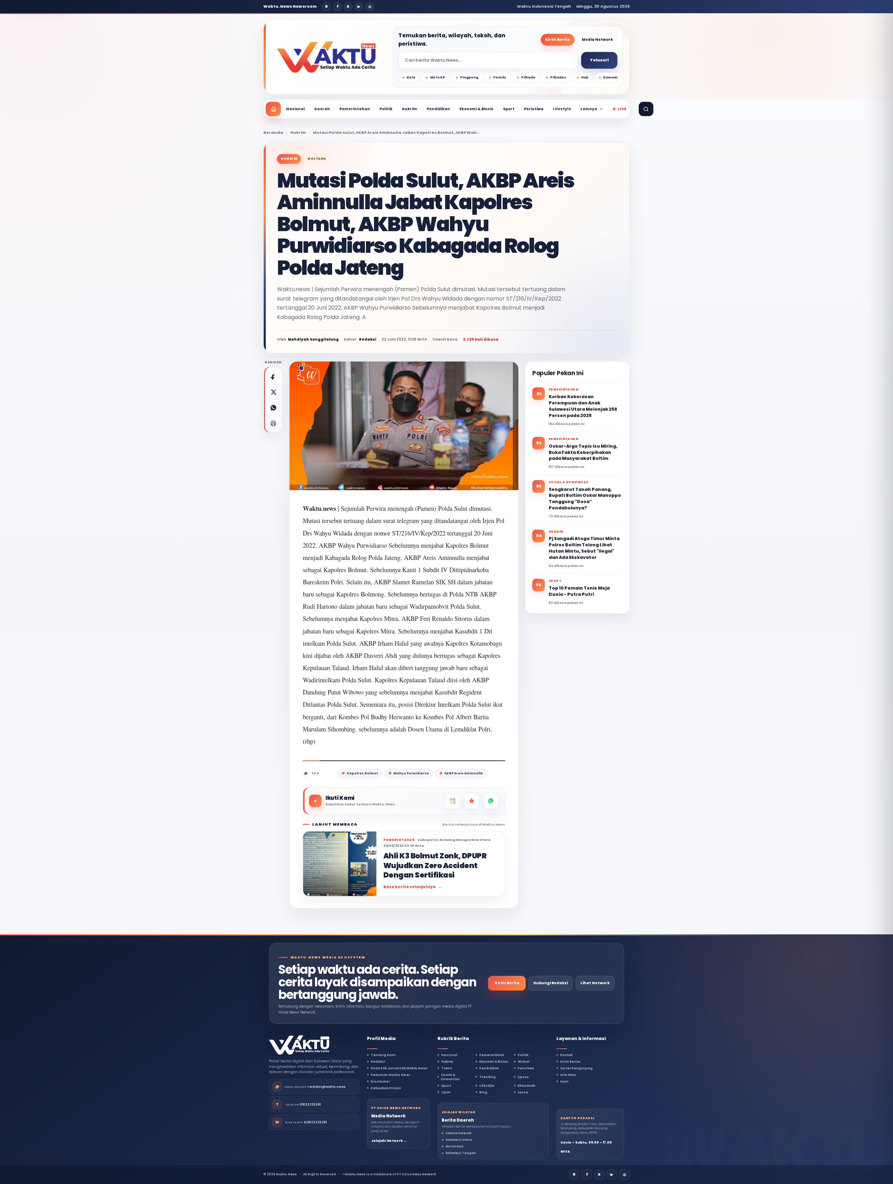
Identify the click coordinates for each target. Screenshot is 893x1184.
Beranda (273, 132)
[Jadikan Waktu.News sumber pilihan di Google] (472, 801)
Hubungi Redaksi (550, 983)
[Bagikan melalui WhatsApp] (273, 407)
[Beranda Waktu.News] (326, 57)
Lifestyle (562, 109)
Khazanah (526, 1086)
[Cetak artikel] (273, 423)
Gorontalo (454, 1146)
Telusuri (599, 60)
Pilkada (528, 77)
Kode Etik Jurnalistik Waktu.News (399, 1068)
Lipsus (523, 1077)
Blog (483, 1092)
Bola (411, 77)
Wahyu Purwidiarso (411, 773)
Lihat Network (595, 983)
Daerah (322, 109)
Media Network (597, 39)
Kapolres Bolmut (362, 773)
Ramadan (612, 77)
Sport (509, 109)
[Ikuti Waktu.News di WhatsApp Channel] (491, 801)
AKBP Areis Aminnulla (463, 773)
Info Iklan (568, 1075)
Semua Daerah (458, 1133)
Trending (487, 1077)
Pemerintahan (354, 109)
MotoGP (437, 77)
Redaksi (378, 1062)
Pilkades (558, 77)
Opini (446, 1092)
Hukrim (409, 109)
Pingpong (469, 77)
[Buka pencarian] (646, 109)
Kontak (566, 1055)
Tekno (446, 1068)
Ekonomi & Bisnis (476, 109)
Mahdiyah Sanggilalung (313, 339)
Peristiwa (533, 109)
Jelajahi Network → (388, 1141)
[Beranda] (273, 109)
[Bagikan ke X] (273, 392)
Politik (386, 109)
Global (524, 1062)
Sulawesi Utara (458, 1140)
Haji (584, 77)
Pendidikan (438, 109)
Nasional (295, 109)
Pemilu (499, 77)
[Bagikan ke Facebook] (273, 376)
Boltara (317, 159)
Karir (564, 1081)
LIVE (621, 109)
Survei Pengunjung (576, 1068)
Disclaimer (380, 1081)
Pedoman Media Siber (390, 1075)
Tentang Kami (383, 1055)
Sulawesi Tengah (460, 1153)
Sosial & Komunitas (450, 1077)
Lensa (523, 1092)
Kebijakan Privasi (386, 1088)
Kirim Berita (557, 39)
